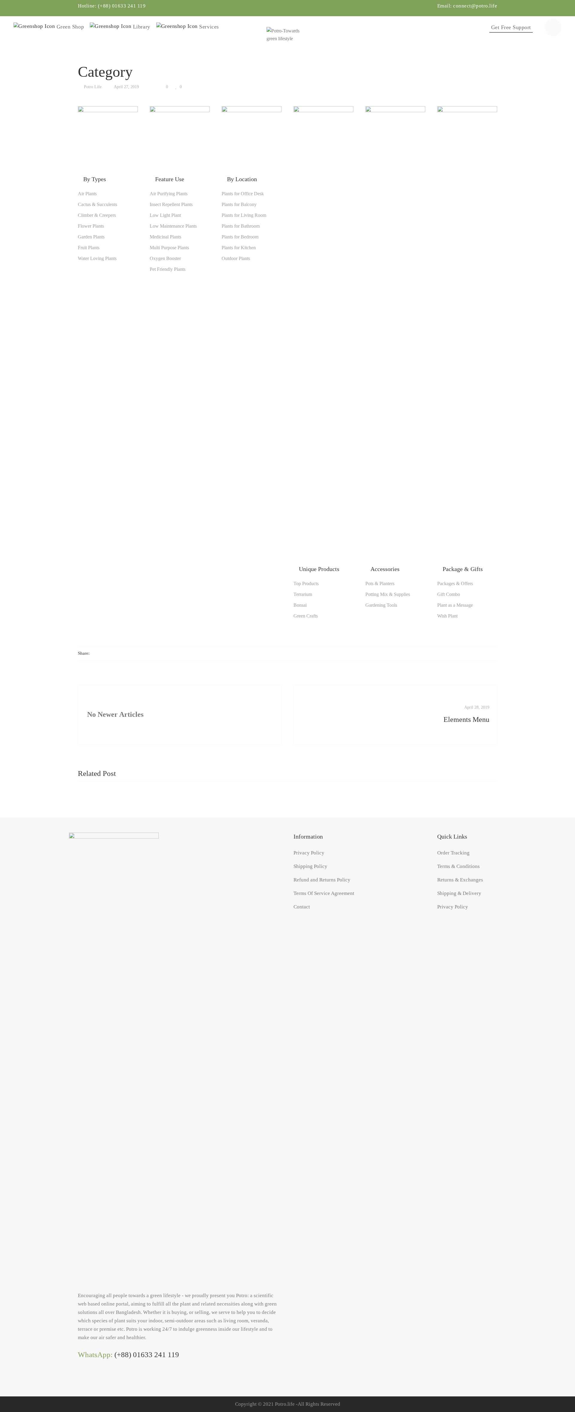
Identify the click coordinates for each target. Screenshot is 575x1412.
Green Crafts (305, 616)
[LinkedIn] (123, 653)
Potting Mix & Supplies (387, 594)
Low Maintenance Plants (173, 226)
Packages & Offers (455, 583)
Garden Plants (91, 237)
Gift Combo (448, 594)
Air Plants (87, 194)
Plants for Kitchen (239, 248)
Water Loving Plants (97, 258)
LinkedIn (92, 1378)
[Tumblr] (134, 653)
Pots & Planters (379, 583)
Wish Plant (447, 616)
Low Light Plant (165, 215)
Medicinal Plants (165, 237)
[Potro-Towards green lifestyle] (287, 27)
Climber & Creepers (97, 215)
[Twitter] (105, 653)
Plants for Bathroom (241, 226)
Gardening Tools (381, 605)
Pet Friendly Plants (167, 269)
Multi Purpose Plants (169, 248)
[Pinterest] (144, 653)
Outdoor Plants (236, 258)
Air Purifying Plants (168, 194)
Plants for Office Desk (243, 194)
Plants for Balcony (239, 204)
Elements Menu (466, 719)
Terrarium (302, 594)
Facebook (80, 1378)
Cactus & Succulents (97, 204)
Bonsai (300, 605)
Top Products (306, 583)
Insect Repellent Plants (171, 204)
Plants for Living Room (244, 215)
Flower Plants (91, 226)
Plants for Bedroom (240, 237)
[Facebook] (94, 653)
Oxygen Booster (165, 258)
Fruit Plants (88, 248)
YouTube (104, 1378)
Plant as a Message (455, 605)
